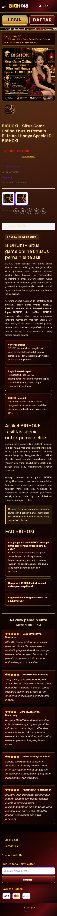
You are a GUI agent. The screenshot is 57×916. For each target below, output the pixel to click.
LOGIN (15, 20)
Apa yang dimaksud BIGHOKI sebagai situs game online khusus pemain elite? (28, 546)
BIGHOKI (9, 263)
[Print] (29, 211)
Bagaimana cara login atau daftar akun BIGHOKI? (27, 599)
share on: (7, 210)
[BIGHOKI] (47, 7)
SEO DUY (28, 911)
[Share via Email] (22, 211)
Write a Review (28, 156)
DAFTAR (42, 20)
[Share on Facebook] (16, 211)
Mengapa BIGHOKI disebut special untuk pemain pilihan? (27, 585)
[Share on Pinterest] (43, 211)
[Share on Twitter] (36, 211)
